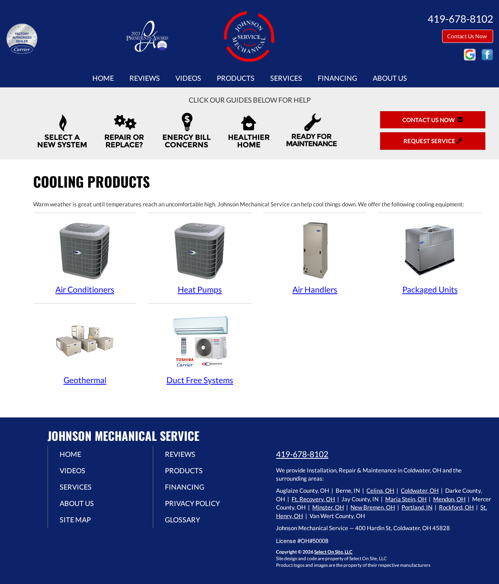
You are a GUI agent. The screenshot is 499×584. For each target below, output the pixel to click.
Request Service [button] (430, 140)
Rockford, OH (456, 507)
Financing (337, 78)
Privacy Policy (192, 503)
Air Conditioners (84, 289)
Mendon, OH (449, 498)
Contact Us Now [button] (467, 36)
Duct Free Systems (199, 380)
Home (103, 78)
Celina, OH (380, 490)
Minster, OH (328, 507)
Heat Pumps (200, 289)
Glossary (182, 519)
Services (286, 78)
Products (236, 78)
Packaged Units (430, 289)
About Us (390, 78)
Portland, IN (417, 507)
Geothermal (85, 380)
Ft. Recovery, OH (313, 498)
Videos (188, 78)
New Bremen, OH (372, 507)
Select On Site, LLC (333, 552)
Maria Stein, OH (405, 498)
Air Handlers (314, 289)
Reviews (144, 78)
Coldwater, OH (420, 490)
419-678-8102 (302, 454)
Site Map (75, 519)
